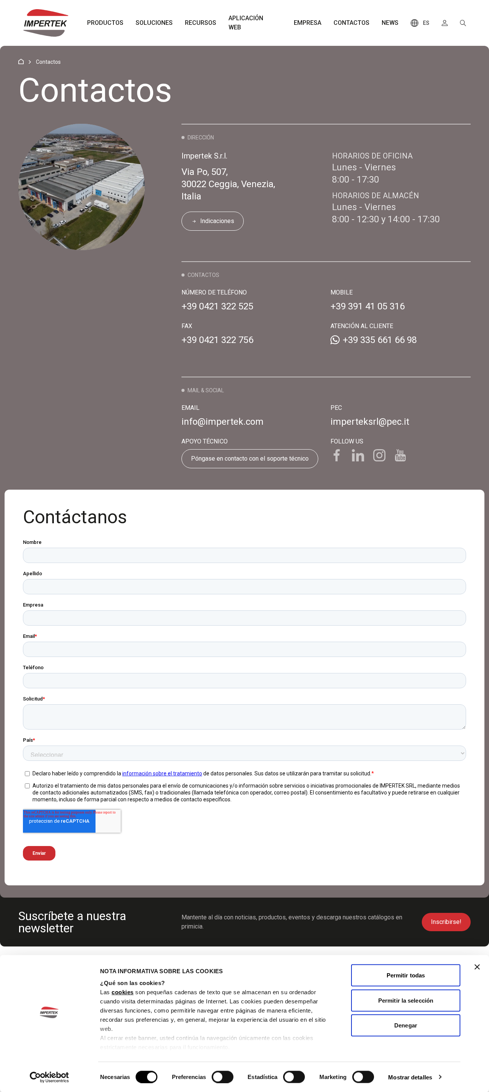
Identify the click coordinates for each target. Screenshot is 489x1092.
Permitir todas (406, 975)
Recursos (200, 22)
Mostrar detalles (410, 1077)
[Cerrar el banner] (477, 967)
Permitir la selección (405, 1000)
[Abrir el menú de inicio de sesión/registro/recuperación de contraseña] (445, 23)
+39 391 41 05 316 (367, 306)
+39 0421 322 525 (217, 306)
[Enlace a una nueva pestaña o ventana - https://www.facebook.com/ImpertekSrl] (336, 456)
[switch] (222, 1077)
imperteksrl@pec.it (369, 421)
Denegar (405, 1025)
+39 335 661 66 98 (380, 340)
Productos (105, 22)
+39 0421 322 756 (217, 340)
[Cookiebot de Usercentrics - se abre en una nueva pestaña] (49, 1077)
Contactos (351, 22)
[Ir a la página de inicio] (46, 23)
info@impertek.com (222, 421)
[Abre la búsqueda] (463, 23)
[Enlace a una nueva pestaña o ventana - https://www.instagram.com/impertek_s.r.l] (379, 456)
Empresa (307, 22)
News (390, 22)
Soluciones (154, 22)
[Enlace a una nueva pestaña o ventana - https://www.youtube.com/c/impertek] (401, 456)
